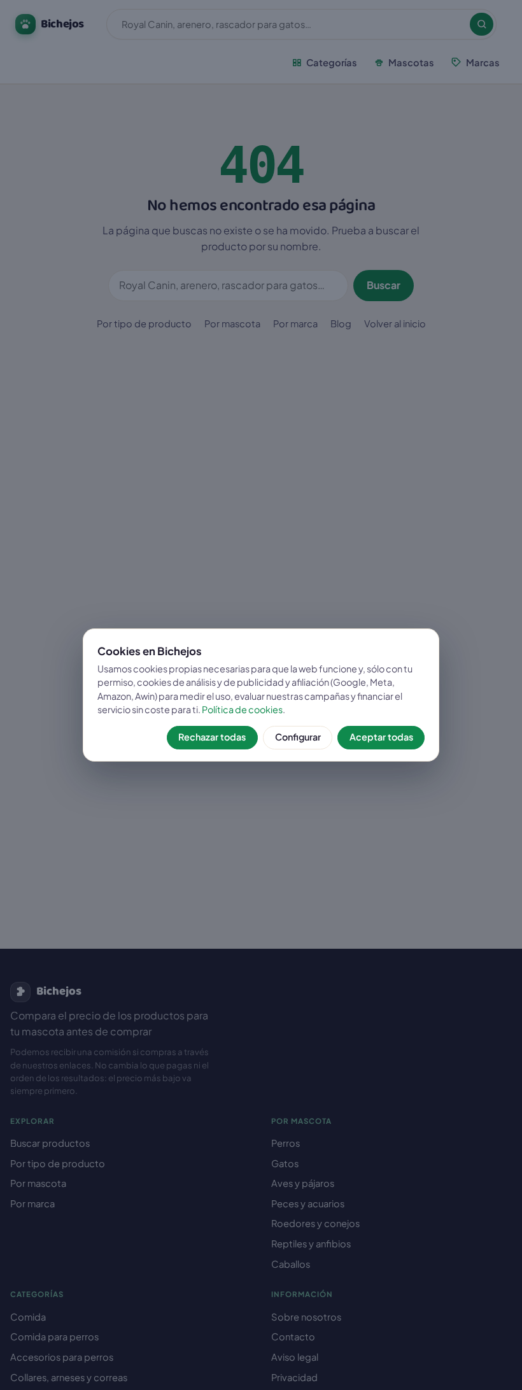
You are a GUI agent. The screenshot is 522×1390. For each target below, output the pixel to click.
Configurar (298, 736)
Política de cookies (242, 709)
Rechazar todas (212, 736)
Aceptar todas (381, 736)
